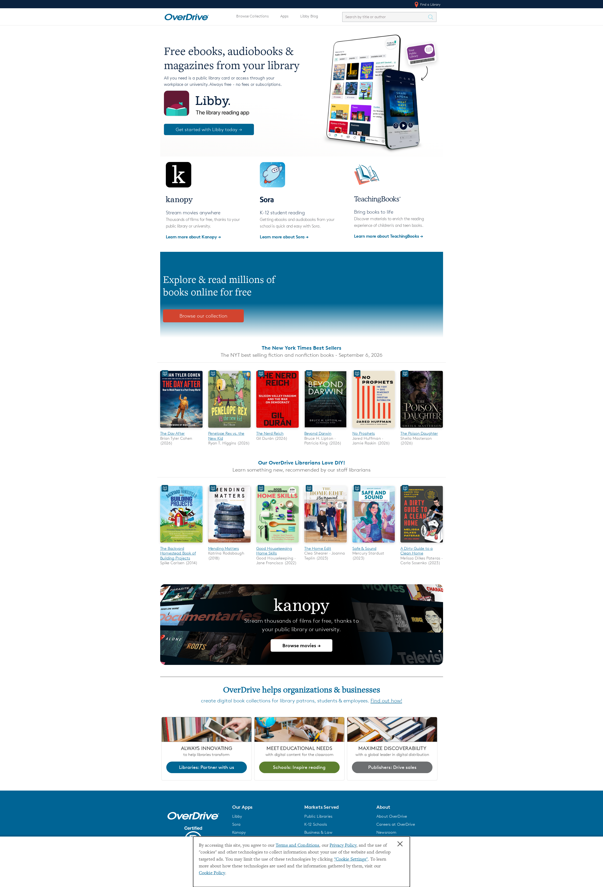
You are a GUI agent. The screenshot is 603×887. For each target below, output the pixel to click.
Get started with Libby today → (209, 129)
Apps (284, 16)
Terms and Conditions (297, 845)
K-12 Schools (315, 824)
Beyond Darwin (317, 433)
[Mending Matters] (229, 543)
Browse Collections (252, 16)
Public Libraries (318, 816)
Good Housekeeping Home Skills (274, 550)
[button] (265, 807)
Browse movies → (301, 645)
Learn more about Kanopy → (193, 236)
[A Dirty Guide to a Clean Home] (421, 543)
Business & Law (318, 832)
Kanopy (239, 832)
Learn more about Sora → (284, 236)
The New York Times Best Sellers (301, 348)
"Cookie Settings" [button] (351, 859)
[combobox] (385, 16)
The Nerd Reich (270, 433)
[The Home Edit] (325, 543)
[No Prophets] (373, 429)
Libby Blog (309, 16)
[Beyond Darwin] (325, 429)
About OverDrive (391, 816)
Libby (237, 816)
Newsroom (386, 832)
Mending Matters (223, 548)
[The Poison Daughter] (421, 429)
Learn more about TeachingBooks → (388, 236)
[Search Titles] (432, 17)
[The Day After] (181, 429)
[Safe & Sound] (373, 543)
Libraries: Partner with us (206, 767)
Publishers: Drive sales (392, 767)
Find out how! (386, 701)
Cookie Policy (212, 873)
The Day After (172, 433)
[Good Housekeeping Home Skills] (277, 543)
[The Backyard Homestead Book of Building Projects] (181, 543)
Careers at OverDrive (395, 824)
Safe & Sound (364, 548)
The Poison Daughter (419, 433)
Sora (236, 824)
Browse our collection (203, 316)
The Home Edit (317, 548)
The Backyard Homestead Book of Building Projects (178, 553)
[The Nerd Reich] (277, 429)
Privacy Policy (343, 845)
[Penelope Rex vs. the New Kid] (229, 429)
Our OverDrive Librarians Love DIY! (301, 463)
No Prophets (363, 433)
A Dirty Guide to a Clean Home (416, 550)
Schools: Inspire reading (299, 767)
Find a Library (430, 4)
